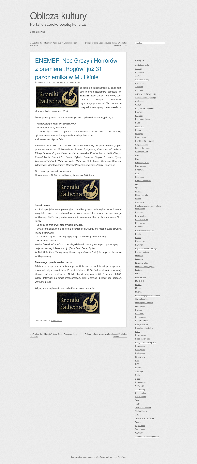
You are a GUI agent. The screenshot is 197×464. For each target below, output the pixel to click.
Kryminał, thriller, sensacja (146, 248)
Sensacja (139, 371)
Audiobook (139, 101)
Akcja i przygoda (142, 64)
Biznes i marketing (142, 119)
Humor (138, 198)
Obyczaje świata (142, 299)
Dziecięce (139, 133)
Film (137, 155)
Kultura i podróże (142, 252)
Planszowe (139, 313)
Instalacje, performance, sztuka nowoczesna (148, 207)
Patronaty (139, 309)
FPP (137, 173)
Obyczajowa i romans (144, 302)
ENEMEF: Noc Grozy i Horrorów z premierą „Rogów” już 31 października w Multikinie (76, 68)
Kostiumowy (140, 241)
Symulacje (139, 385)
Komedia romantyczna (144, 230)
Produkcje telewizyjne (144, 327)
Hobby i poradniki (142, 195)
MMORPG (139, 280)
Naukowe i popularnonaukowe (147, 295)
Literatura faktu (141, 262)
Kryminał (139, 244)
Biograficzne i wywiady (144, 108)
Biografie (138, 111)
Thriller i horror (141, 411)
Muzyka (138, 288)
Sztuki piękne (140, 393)
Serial (137, 374)
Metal (137, 273)
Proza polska (140, 335)
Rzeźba (138, 367)
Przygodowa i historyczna (145, 342)
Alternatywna (140, 72)
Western (138, 421)
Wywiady (138, 432)
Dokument (139, 126)
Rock (137, 360)
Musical (138, 284)
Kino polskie (140, 223)
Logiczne (138, 270)
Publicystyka (140, 349)
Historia (138, 191)
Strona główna (37, 31)
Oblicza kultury (58, 15)
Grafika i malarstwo (143, 180)
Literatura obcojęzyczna (144, 266)
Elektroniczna (140, 137)
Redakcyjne (140, 353)
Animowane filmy (142, 79)
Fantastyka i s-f (141, 151)
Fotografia (139, 169)
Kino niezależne (141, 219)
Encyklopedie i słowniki (144, 140)
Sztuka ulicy (140, 389)
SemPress (122, 457)
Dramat (138, 130)
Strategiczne (140, 382)
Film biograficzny (142, 162)
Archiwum (139, 86)
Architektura (140, 83)
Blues (137, 122)
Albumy (138, 68)
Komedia (139, 226)
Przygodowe (140, 346)
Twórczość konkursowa (144, 418)
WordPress (100, 457)
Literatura (139, 255)
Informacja (139, 202)
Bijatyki (138, 104)
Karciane (138, 212)
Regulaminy (140, 356)
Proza (137, 331)
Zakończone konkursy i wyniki (147, 436)
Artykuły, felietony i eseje (145, 93)
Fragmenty (139, 177)
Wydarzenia (56, 320)
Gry (136, 184)
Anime (138, 75)
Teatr (137, 400)
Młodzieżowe (140, 277)
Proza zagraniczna (142, 338)
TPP (137, 414)
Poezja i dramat (141, 320)
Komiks (138, 234)
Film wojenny (140, 166)
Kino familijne (141, 215)
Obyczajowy (140, 306)
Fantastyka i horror (143, 148)
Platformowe (140, 317)
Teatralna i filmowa (143, 407)
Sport (137, 378)
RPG (137, 364)
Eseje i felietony (141, 144)
